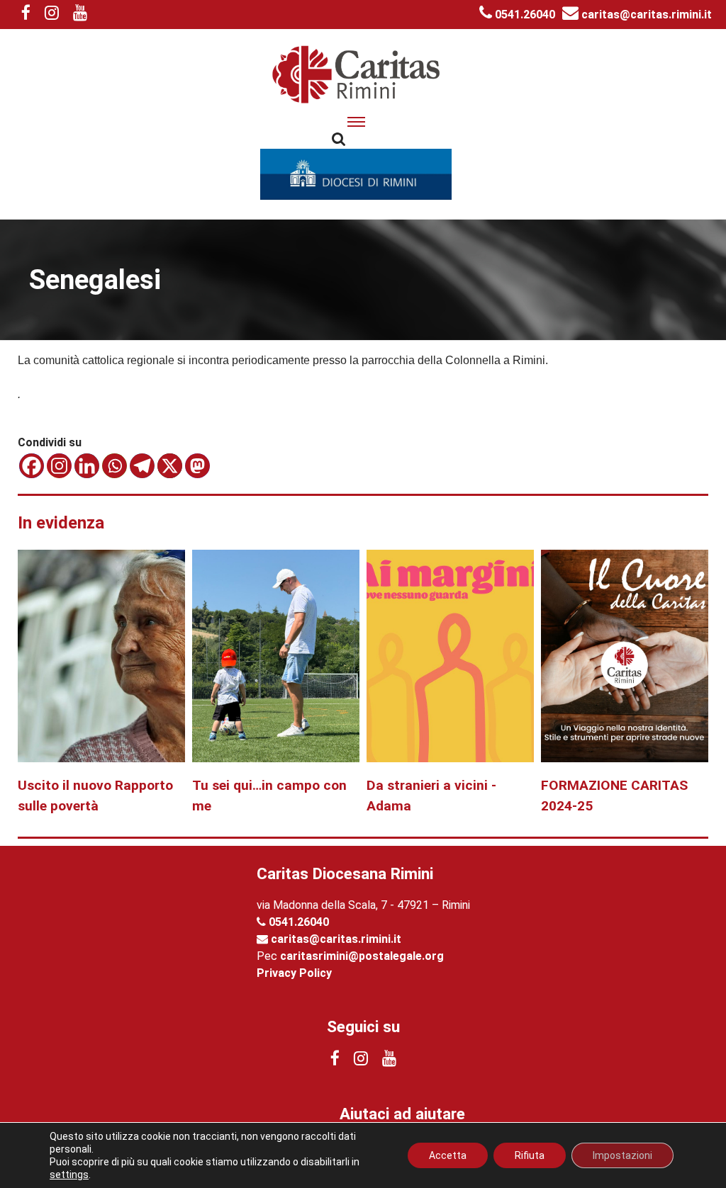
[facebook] (26, 14)
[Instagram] (59, 465)
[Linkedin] (86, 465)
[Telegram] (142, 465)
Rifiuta (529, 1155)
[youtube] (80, 14)
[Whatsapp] (114, 465)
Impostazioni (622, 1155)
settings (69, 1174)
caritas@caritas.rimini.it (645, 14)
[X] (169, 465)
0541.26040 (523, 14)
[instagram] (52, 14)
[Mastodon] (197, 465)
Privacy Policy (294, 973)
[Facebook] (31, 465)
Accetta (448, 1155)
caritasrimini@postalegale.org (362, 956)
